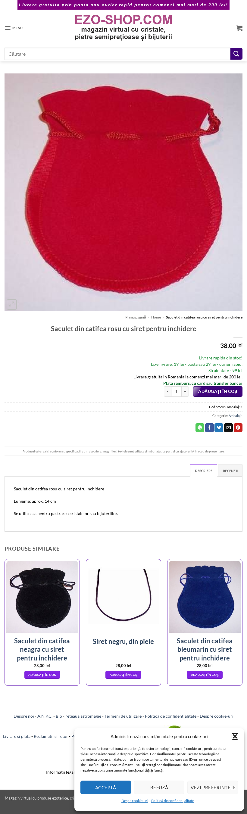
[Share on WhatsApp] (199, 427)
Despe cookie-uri (134, 800)
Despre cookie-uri (216, 716)
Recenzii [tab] (230, 471)
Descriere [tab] (203, 471)
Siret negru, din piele (123, 641)
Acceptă (105, 787)
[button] (235, 736)
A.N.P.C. (44, 716)
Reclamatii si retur (51, 736)
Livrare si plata (16, 736)
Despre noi (24, 716)
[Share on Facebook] (209, 427)
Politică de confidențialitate (172, 800)
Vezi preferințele (213, 787)
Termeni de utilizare (123, 716)
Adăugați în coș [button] (42, 674)
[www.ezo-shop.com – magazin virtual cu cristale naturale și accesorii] (123, 28)
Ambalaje (235, 416)
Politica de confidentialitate (170, 716)
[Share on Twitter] (218, 427)
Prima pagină (135, 317)
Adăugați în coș (217, 391)
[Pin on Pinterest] (238, 427)
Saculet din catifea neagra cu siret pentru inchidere (42, 649)
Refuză (159, 787)
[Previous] (4, 624)
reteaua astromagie (83, 716)
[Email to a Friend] (228, 427)
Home (156, 317)
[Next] (242, 624)
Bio (59, 716)
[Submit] (236, 54)
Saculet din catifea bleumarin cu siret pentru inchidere (205, 649)
